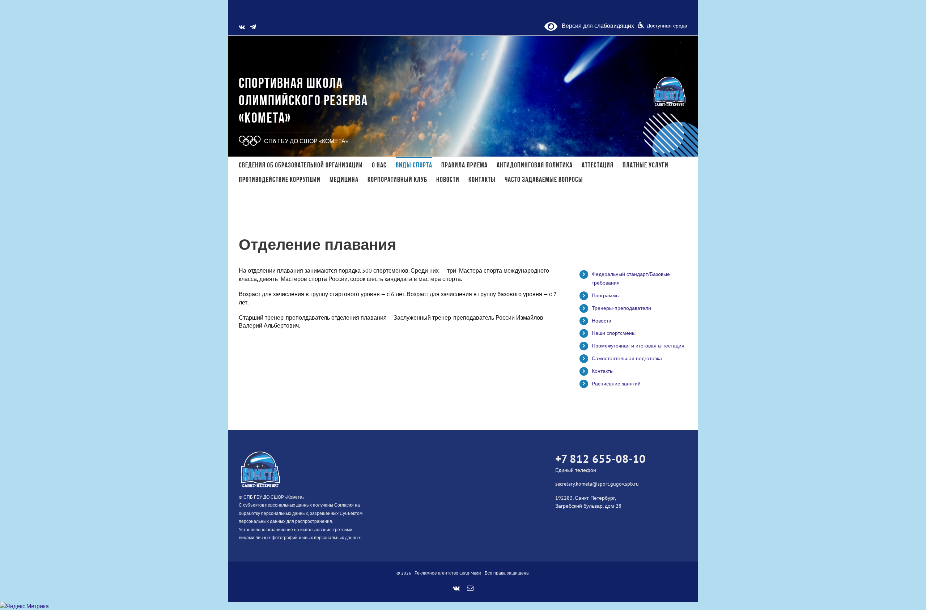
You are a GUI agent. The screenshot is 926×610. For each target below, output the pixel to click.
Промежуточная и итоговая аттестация (638, 345)
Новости (601, 320)
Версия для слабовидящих (595, 25)
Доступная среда (667, 25)
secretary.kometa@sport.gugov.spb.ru (597, 484)
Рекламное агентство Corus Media (448, 573)
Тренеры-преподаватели (621, 308)
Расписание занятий (616, 383)
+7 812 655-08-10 (600, 458)
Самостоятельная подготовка (627, 358)
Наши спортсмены (614, 333)
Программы (606, 295)
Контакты (602, 371)
